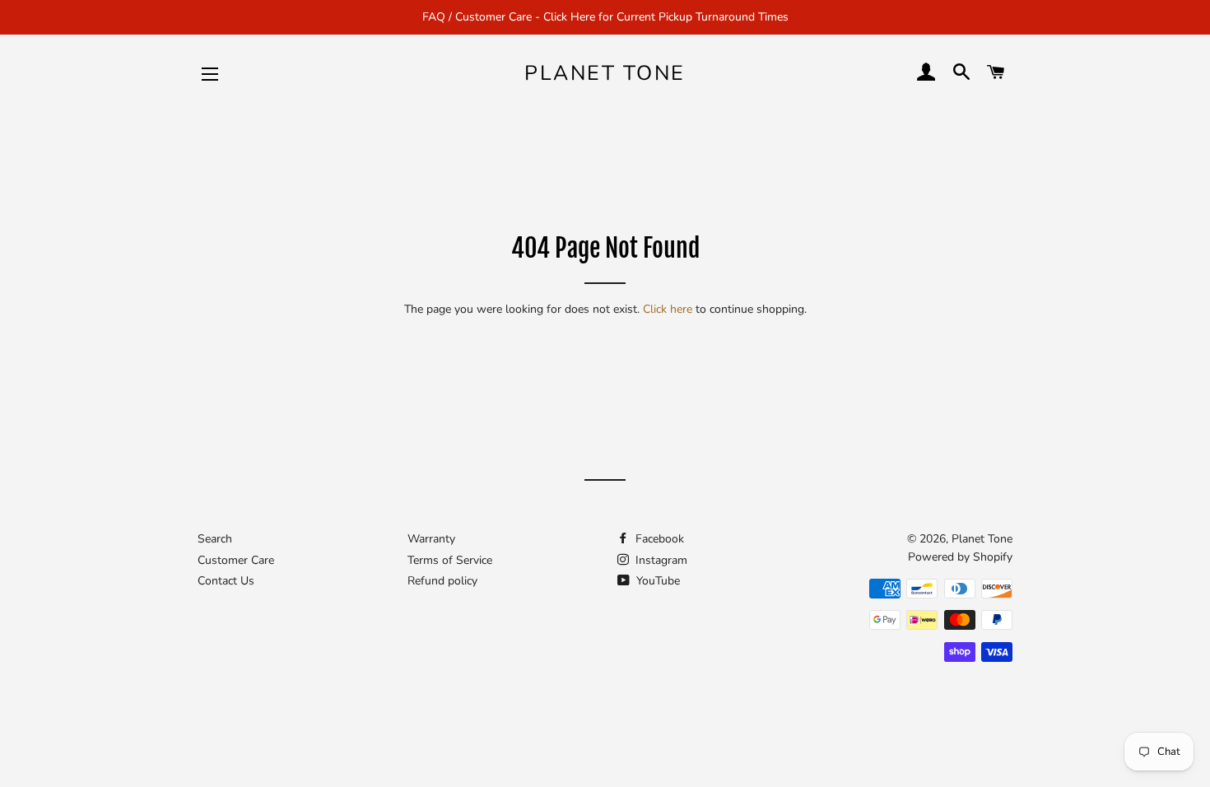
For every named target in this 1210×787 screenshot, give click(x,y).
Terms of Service (449, 560)
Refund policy (442, 581)
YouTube (656, 581)
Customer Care (236, 560)
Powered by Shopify (960, 557)
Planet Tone (605, 73)
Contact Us (226, 581)
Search (215, 539)
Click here (667, 309)
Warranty (431, 539)
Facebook (658, 539)
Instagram (659, 560)
